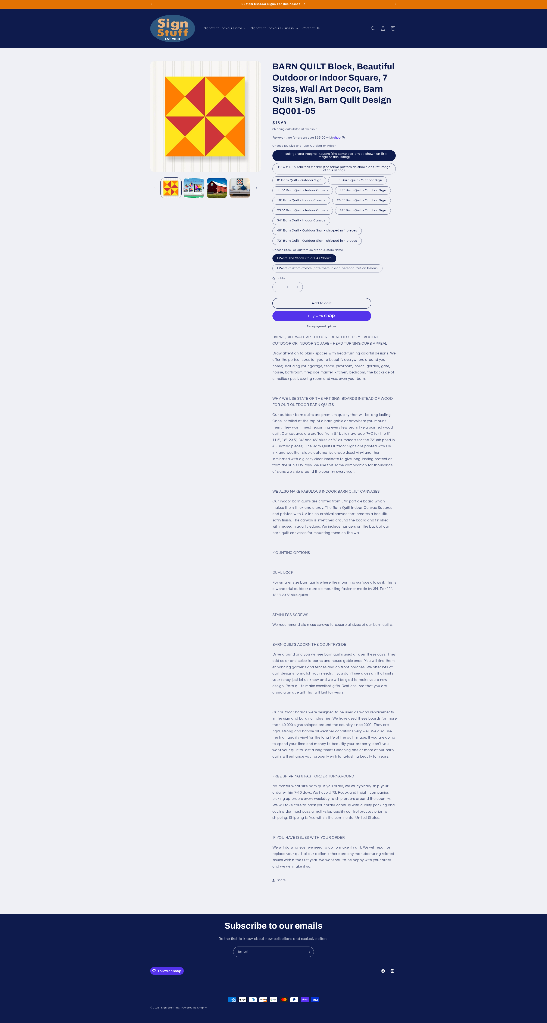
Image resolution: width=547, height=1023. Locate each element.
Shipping (278, 129)
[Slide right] (256, 188)
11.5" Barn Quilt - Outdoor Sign (357, 180)
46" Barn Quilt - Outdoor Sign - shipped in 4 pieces (317, 230)
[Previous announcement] (151, 4)
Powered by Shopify (194, 1008)
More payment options (322, 326)
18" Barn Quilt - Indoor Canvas (301, 200)
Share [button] (281, 880)
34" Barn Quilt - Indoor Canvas (301, 220)
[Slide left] (155, 188)
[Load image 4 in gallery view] (239, 188)
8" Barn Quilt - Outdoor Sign (299, 180)
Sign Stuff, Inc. (170, 1008)
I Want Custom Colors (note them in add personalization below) (327, 268)
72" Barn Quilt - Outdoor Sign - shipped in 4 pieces (317, 240)
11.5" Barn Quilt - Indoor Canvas (302, 190)
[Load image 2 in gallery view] (194, 188)
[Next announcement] (395, 4)
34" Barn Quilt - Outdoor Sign (363, 210)
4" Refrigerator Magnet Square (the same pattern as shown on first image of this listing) (334, 155)
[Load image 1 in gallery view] (171, 188)
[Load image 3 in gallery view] (217, 188)
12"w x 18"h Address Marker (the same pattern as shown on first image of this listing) (334, 168)
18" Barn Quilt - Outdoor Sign (363, 190)
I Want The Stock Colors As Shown (304, 258)
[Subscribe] (309, 952)
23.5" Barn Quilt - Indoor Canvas (302, 210)
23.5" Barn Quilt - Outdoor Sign (361, 200)
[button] (224, 28)
